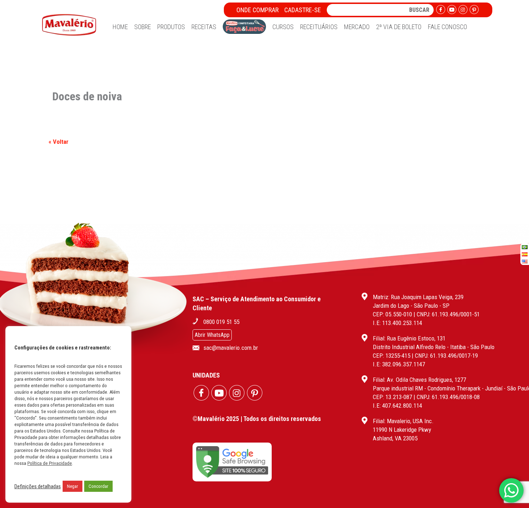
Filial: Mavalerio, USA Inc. (403, 421)
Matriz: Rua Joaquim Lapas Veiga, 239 (418, 297)
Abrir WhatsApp (212, 334)
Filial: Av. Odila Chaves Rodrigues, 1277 (419, 379)
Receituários (319, 27)
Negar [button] (72, 486)
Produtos (171, 27)
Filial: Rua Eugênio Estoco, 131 (409, 338)
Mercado (357, 27)
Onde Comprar (257, 10)
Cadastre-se (302, 10)
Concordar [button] (98, 486)
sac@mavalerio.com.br (230, 347)
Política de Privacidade (49, 463)
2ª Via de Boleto (398, 27)
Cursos (283, 27)
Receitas (203, 27)
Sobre (142, 27)
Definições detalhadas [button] (37, 486)
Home (120, 27)
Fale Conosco (447, 27)
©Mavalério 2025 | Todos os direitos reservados (257, 418)
